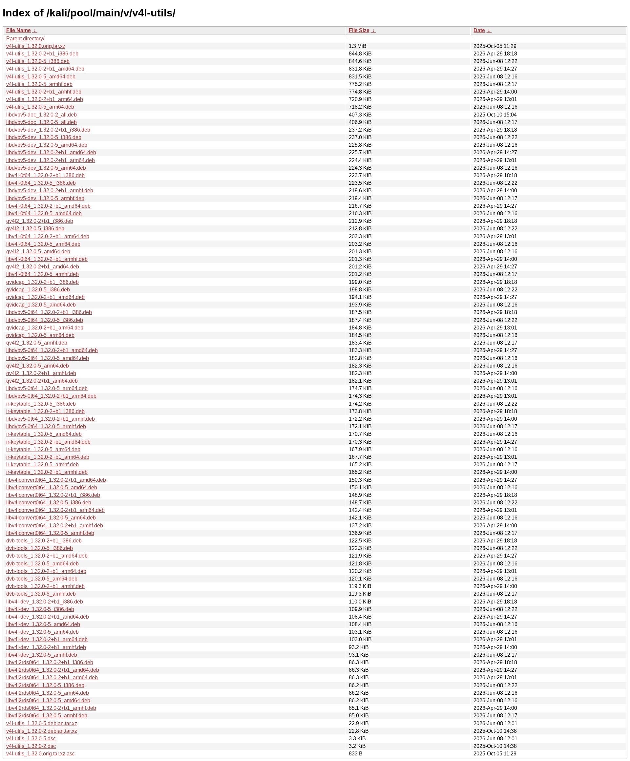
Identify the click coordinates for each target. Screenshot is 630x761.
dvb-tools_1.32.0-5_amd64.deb (42, 563)
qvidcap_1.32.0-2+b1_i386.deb (42, 282)
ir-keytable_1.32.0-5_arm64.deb (43, 449)
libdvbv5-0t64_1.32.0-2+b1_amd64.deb (52, 350)
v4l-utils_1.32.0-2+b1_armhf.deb (43, 92)
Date (479, 30)
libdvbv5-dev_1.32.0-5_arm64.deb (46, 168)
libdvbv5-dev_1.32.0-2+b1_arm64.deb (50, 160)
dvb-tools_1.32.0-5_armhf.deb (41, 594)
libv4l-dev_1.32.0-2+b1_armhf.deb (46, 647)
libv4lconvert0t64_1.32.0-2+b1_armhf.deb (54, 525)
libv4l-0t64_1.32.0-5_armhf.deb (42, 274)
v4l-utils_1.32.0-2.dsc (31, 746)
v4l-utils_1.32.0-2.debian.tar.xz (41, 731)
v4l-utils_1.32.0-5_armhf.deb (39, 84)
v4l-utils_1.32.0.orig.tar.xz (35, 46)
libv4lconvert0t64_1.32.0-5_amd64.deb (51, 487)
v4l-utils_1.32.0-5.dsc (31, 738)
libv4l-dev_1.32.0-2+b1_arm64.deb (47, 639)
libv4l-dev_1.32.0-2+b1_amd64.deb (47, 617)
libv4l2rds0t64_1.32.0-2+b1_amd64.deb (52, 670)
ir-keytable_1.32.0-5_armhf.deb (42, 464)
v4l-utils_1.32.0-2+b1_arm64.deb (44, 99)
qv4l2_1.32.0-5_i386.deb (35, 228)
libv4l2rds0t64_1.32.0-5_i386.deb (45, 685)
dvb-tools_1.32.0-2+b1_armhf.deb (45, 586)
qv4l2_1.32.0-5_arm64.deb (37, 366)
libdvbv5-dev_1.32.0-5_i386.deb (43, 137)
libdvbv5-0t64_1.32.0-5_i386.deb (44, 320)
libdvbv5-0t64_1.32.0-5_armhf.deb (46, 426)
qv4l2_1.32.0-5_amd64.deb (38, 251)
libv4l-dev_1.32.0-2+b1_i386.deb (44, 601)
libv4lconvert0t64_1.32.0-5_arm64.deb (51, 517)
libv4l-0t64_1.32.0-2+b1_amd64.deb (48, 206)
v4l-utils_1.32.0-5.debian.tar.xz (41, 723)
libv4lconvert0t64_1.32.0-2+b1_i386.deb (53, 495)
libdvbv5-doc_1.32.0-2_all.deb (41, 114)
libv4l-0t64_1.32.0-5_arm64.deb (43, 244)
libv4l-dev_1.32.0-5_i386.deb (40, 609)
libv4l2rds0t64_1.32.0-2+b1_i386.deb (49, 662)
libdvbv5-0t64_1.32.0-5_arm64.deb (47, 388)
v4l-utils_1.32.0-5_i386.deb (38, 61)
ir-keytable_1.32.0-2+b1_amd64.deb (48, 442)
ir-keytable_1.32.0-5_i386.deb (41, 404)
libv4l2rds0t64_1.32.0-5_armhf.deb (46, 715)
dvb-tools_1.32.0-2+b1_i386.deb (44, 540)
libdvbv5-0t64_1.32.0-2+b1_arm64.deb (51, 396)
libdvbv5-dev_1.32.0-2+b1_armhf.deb (49, 190)
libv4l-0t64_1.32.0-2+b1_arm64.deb (47, 236)
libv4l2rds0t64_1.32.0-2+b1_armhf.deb (51, 708)
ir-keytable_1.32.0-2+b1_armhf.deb (47, 472)
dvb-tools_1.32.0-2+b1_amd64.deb (47, 556)
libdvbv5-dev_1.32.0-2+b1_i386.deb (48, 130)
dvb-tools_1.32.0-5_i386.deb (39, 548)
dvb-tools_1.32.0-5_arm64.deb (41, 578)
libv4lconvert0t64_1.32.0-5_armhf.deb (50, 533)
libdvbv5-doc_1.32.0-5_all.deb (41, 122)
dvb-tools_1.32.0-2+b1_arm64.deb (46, 571)
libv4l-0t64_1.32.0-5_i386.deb (41, 183)
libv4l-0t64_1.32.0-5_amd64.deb (44, 213)
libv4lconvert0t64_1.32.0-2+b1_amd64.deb (56, 480)
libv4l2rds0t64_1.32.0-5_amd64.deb (48, 700)
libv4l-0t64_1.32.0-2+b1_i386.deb (45, 175)
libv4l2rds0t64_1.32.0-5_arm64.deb (47, 693)
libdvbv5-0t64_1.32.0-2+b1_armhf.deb (50, 419)
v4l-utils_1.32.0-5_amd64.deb (40, 76)
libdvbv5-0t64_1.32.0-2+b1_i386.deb (49, 312)
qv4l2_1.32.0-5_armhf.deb (36, 343)
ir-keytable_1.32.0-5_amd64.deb (44, 434)
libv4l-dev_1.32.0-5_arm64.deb (42, 632)
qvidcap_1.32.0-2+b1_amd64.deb (45, 297)
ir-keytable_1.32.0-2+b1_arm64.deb (47, 457)
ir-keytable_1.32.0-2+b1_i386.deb (45, 411)
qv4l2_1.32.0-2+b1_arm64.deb (42, 381)
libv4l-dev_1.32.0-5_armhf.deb (41, 655)
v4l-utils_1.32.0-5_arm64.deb (40, 107)
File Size (359, 30)
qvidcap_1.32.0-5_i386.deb (38, 289)
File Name (18, 30)
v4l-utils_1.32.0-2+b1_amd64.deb (45, 69)
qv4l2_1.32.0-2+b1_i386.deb (39, 221)
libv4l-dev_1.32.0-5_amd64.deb (43, 624)
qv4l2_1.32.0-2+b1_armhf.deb (41, 373)
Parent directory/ (25, 38)
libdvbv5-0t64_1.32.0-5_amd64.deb (47, 358)
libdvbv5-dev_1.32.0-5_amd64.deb (46, 145)
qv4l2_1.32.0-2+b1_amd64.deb (42, 266)
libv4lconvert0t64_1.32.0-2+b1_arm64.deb (55, 510)
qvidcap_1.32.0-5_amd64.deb (41, 304)
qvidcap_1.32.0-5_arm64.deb (40, 335)
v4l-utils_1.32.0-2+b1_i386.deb (42, 53)
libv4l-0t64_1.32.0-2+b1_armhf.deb (47, 259)
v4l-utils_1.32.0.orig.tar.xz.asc (40, 753)
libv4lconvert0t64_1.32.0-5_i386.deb (48, 502)
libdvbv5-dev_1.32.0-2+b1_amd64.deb (51, 152)
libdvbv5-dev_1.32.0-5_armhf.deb (45, 198)
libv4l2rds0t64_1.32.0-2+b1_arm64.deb (52, 677)
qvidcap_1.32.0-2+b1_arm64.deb (44, 327)
